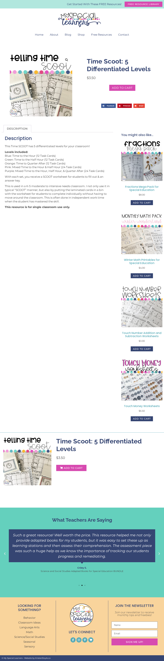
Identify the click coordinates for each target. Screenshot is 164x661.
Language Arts (29, 627)
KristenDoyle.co (43, 658)
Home (39, 34)
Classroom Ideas (29, 622)
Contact (123, 34)
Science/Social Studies (29, 636)
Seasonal (29, 641)
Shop (81, 34)
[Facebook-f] (73, 639)
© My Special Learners (12, 658)
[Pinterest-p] (84, 639)
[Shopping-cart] (90, 639)
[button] (67, 60)
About (54, 34)
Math (29, 632)
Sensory (29, 646)
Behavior (29, 617)
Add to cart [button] (142, 202)
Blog (68, 34)
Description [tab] (17, 128)
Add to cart (122, 87)
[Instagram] (79, 639)
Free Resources (101, 34)
